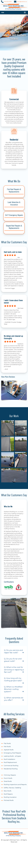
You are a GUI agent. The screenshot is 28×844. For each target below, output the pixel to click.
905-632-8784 (8, 1)
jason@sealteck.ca (22, 1)
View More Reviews (8, 376)
